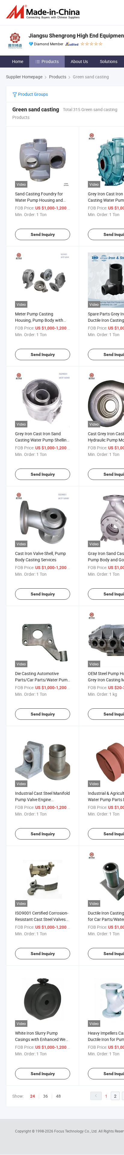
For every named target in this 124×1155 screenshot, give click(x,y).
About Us (79, 61)
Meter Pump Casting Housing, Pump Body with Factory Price (39, 320)
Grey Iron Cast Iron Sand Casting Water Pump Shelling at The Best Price (42, 440)
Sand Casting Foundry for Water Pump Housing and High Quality (39, 200)
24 (32, 1096)
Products (50, 61)
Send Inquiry (43, 234)
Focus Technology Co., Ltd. (76, 1131)
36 (45, 1096)
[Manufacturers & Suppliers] (44, 12)
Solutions (108, 61)
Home (17, 61)
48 (58, 1096)
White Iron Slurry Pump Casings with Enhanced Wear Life (42, 1039)
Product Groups (32, 94)
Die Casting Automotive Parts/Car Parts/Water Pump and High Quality (42, 680)
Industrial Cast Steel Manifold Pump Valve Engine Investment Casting (42, 799)
